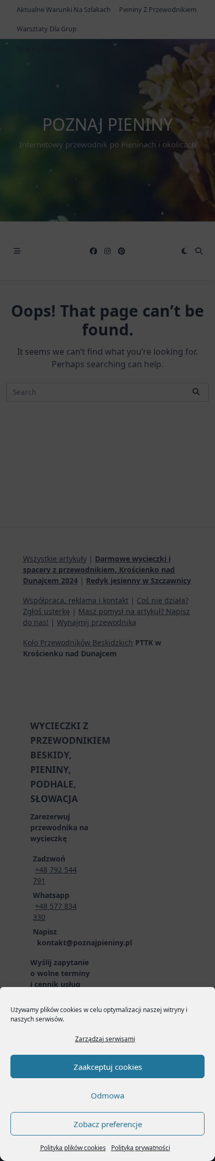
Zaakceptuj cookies (108, 1067)
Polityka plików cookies (73, 1147)
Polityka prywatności (140, 1147)
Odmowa (107, 1095)
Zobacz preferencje (108, 1124)
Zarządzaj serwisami (105, 1038)
